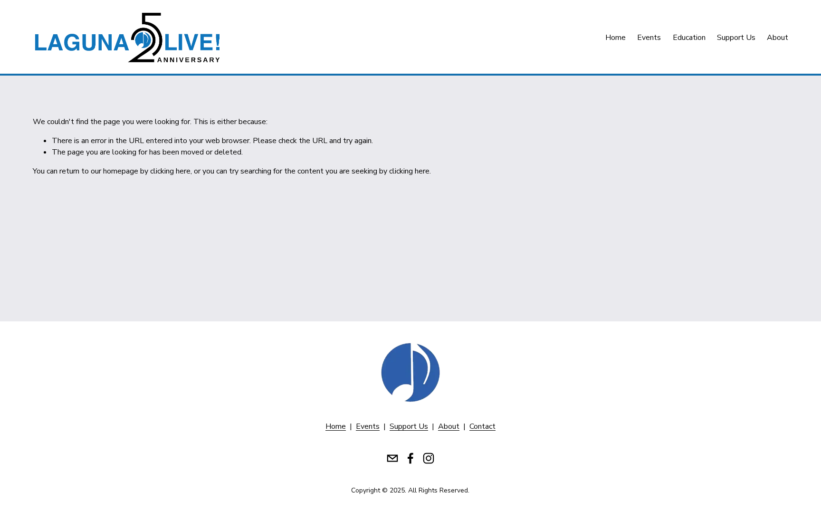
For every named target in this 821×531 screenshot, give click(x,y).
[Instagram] (428, 458)
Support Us (736, 37)
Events (649, 37)
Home (615, 37)
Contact (482, 426)
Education (689, 37)
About (777, 37)
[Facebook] (410, 458)
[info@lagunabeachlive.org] (392, 458)
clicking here (170, 171)
